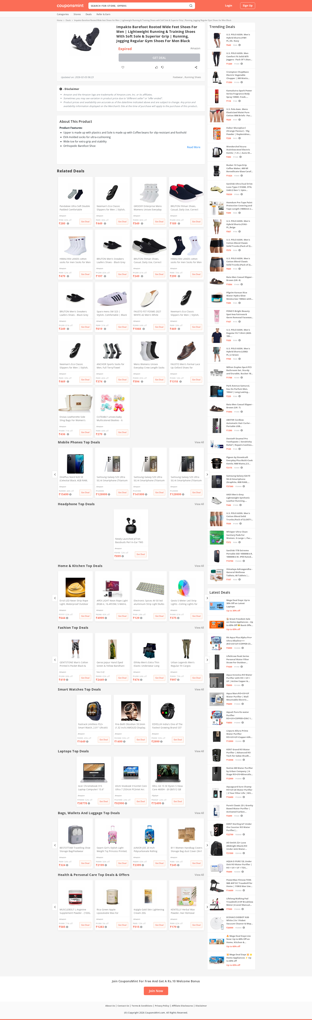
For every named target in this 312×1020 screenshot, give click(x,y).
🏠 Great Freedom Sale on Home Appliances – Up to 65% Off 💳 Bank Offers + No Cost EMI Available (239, 622)
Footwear (178, 77)
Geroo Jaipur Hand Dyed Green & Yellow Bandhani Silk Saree (110, 664)
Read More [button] (193, 147)
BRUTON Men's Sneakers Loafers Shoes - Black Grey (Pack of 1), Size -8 (74, 313)
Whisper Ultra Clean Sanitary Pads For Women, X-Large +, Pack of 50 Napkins (239, 535)
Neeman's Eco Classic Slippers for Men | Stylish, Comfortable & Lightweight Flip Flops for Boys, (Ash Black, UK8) (74, 366)
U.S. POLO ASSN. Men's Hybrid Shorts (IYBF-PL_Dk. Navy (238, 37)
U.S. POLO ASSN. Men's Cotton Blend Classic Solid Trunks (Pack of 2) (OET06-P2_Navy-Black (238, 243)
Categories (63, 14)
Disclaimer (201, 1005)
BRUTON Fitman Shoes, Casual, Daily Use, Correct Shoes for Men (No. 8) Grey (148, 260)
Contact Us (123, 1005)
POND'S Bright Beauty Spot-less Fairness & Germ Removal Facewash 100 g (239, 314)
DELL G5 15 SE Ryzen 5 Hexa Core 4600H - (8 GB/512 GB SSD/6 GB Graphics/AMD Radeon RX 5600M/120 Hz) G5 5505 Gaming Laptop (167, 788)
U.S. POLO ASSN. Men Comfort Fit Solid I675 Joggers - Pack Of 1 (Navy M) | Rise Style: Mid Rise (239, 56)
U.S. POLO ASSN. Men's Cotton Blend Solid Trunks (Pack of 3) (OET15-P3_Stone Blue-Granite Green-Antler (239, 516)
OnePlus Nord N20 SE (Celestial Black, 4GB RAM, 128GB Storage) (74, 479)
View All (199, 442)
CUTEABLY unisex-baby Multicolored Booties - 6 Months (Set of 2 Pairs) (110, 418)
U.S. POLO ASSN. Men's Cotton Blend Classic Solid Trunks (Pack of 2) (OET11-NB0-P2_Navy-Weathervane (238, 262)
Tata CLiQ (100, 672)
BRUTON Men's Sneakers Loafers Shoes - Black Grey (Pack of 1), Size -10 (111, 260)
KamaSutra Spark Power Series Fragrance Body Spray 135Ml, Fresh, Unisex (239, 94)
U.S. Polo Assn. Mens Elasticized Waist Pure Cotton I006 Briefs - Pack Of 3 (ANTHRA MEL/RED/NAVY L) (239, 112)
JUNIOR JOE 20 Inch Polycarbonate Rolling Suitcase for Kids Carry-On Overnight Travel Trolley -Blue (148, 849)
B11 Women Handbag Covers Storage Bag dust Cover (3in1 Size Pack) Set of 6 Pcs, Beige (186, 849)
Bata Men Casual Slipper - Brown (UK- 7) (239, 406)
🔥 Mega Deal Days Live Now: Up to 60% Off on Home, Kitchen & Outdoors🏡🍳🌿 (238, 939)
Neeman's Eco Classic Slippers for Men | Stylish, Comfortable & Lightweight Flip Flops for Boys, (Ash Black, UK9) (185, 313)
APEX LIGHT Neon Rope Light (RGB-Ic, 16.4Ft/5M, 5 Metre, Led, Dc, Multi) (112, 602)
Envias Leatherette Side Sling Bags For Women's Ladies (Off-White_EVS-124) (74, 418)
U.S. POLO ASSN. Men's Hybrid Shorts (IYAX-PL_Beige (238, 224)
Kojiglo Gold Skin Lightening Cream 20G (149, 911)
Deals (89, 14)
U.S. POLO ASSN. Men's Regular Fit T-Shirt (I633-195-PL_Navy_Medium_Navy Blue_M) (238, 333)
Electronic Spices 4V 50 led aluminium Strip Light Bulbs (149, 602)
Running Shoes (193, 77)
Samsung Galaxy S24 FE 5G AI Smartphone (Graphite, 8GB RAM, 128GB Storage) (238, 479)
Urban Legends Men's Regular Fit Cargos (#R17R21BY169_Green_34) (185, 664)
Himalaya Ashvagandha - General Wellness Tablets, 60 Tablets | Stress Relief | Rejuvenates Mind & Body (239, 572)
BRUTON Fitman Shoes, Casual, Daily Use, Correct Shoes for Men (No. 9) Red (185, 208)
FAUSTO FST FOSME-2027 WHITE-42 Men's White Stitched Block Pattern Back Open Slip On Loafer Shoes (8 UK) (148, 313)
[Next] (207, 474)
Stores (77, 14)
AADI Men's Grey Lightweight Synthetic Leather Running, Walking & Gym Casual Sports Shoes (238, 498)
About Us (110, 1005)
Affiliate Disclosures (182, 1005)
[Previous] (54, 474)
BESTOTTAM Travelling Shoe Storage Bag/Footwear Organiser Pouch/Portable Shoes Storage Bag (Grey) (75, 849)
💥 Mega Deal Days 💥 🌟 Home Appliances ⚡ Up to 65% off (239, 957)
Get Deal (159, 58)
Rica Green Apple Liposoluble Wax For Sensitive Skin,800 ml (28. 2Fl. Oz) (110, 911)
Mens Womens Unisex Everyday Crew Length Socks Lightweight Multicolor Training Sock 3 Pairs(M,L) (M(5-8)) (149, 366)
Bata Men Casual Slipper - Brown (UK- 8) (239, 279)
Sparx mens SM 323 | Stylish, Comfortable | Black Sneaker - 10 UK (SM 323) (112, 313)
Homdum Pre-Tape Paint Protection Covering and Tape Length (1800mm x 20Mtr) (239, 206)
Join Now (156, 991)
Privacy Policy (162, 1005)
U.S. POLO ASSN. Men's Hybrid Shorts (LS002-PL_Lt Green (238, 351)
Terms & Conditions (142, 1005)
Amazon (62, 486)
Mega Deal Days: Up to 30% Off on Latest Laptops (238, 603)
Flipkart (155, 795)
